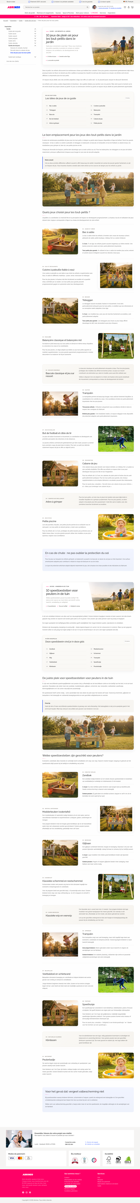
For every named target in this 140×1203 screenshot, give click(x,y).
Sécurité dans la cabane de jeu (20, 50)
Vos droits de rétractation (72, 1184)
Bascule (50, 114)
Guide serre (12, 41)
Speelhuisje (96, 662)
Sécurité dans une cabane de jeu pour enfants (116, 484)
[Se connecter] (128, 7)
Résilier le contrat (70, 1186)
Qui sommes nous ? (72, 1174)
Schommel (96, 653)
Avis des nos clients (13, 61)
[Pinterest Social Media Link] (30, 1192)
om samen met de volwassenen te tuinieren (103, 627)
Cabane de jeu (97, 119)
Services (101, 1174)
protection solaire (92, 246)
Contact (66, 1177)
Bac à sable (51, 106)
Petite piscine (96, 123)
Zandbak (50, 649)
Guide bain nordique (14, 57)
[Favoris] (125, 7)
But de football (52, 119)
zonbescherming (92, 789)
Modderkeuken (97, 649)
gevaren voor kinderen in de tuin (88, 709)
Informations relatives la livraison (108, 1184)
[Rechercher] (88, 7)
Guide (8, 29)
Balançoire (95, 110)
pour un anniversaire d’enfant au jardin (84, 86)
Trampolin (95, 114)
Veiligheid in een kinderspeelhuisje (113, 1022)
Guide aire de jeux (14, 45)
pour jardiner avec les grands (102, 84)
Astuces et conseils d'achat (18, 48)
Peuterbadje (96, 666)
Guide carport (12, 36)
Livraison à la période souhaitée (64, 1)
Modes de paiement (104, 1181)
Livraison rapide (105, 1)
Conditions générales (71, 1191)
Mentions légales (69, 1189)
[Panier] (132, 7)
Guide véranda (13, 43)
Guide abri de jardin (14, 31)
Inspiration (8, 26)
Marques (100, 1179)
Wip (49, 658)
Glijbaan (50, 653)
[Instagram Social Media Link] (26, 1192)
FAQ (99, 1177)
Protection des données (71, 1181)
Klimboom (51, 666)
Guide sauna (12, 33)
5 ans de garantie (87, 1)
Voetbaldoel (51, 662)
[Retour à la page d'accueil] (14, 7)
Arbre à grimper (52, 123)
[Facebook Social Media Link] (23, 1192)
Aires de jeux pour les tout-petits (20, 52)
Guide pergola (12, 38)
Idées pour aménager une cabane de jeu (97, 486)
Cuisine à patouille (98, 106)
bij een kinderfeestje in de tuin (88, 630)
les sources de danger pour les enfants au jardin (106, 165)
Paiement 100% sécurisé (38, 1)
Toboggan (51, 110)
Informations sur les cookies (73, 1179)
